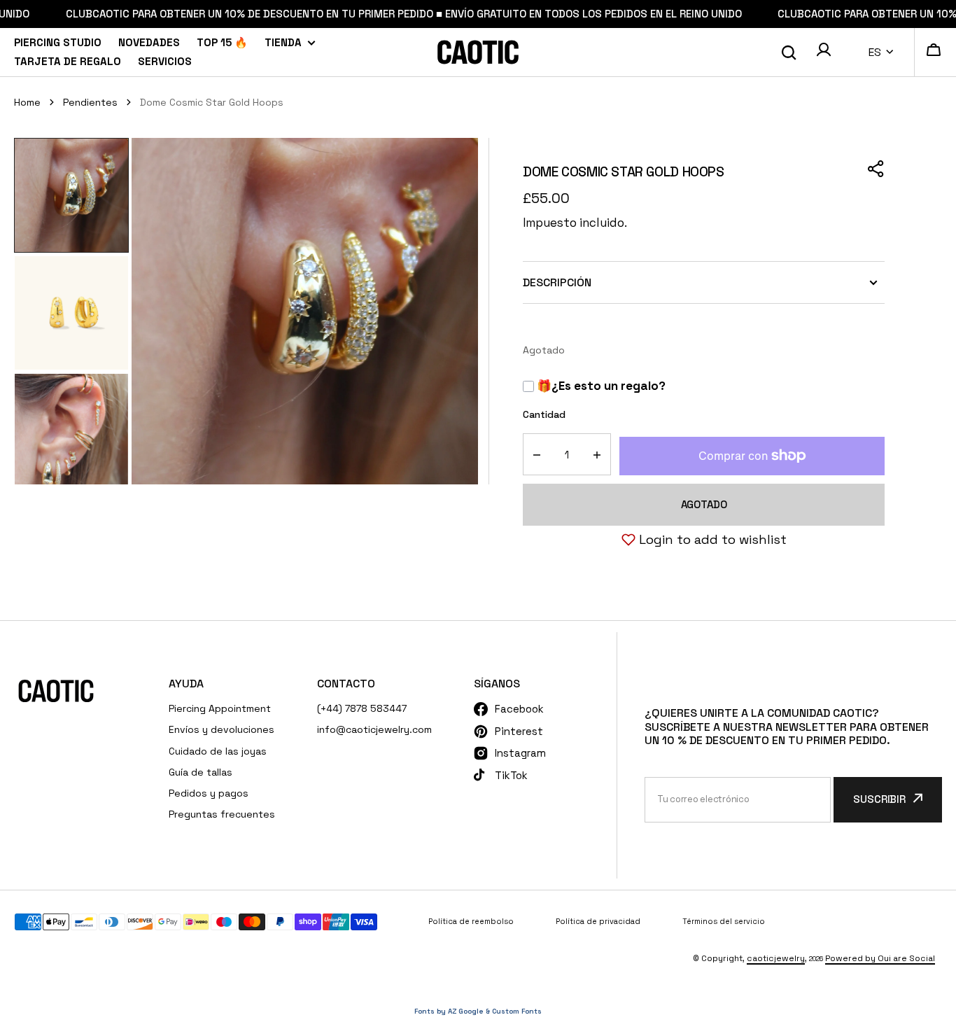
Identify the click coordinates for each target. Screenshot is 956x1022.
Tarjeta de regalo (67, 61)
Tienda (283, 42)
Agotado (704, 504)
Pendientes (90, 102)
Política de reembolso (471, 921)
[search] (788, 52)
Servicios (165, 61)
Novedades (149, 42)
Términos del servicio (723, 921)
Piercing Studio (57, 42)
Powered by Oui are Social (880, 958)
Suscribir (879, 799)
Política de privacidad (598, 921)
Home (27, 102)
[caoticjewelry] (478, 52)
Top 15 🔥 (222, 42)
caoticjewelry (776, 958)
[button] (823, 51)
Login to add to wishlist (713, 539)
